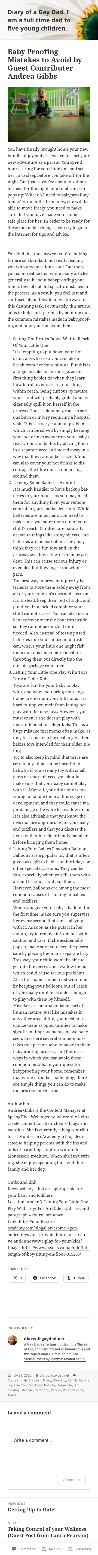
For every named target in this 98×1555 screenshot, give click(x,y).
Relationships (73, 1390)
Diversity (59, 1380)
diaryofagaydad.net (54, 1375)
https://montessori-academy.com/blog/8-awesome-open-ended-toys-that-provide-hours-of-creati (46, 1228)
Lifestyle (26, 1390)
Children (14, 1380)
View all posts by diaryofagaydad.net (52, 1359)
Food (38, 1385)
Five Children (23, 1385)
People (56, 1390)
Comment (71, 1479)
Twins (12, 1395)
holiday (49, 1385)
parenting (42, 1390)
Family (73, 1380)
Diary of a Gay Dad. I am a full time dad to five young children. (39, 20)
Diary (47, 1380)
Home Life (64, 1385)
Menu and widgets (84, 25)
